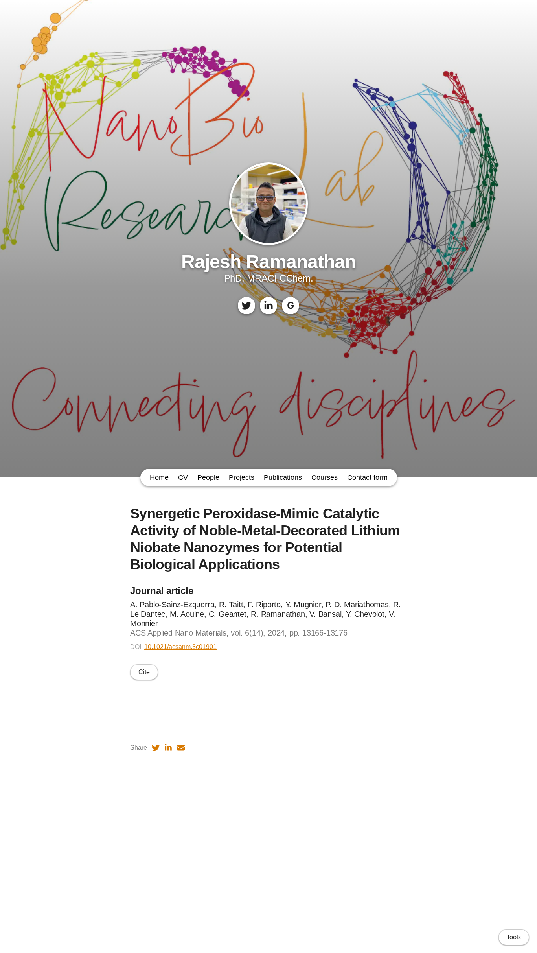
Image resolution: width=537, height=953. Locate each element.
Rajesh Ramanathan (268, 261)
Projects (241, 477)
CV (183, 477)
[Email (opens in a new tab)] (181, 748)
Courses (324, 477)
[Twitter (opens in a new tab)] (156, 748)
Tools (514, 937)
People (208, 477)
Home (159, 477)
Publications (283, 477)
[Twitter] (246, 305)
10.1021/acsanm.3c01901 (180, 646)
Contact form (367, 477)
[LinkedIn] (268, 305)
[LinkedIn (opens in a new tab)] (168, 748)
